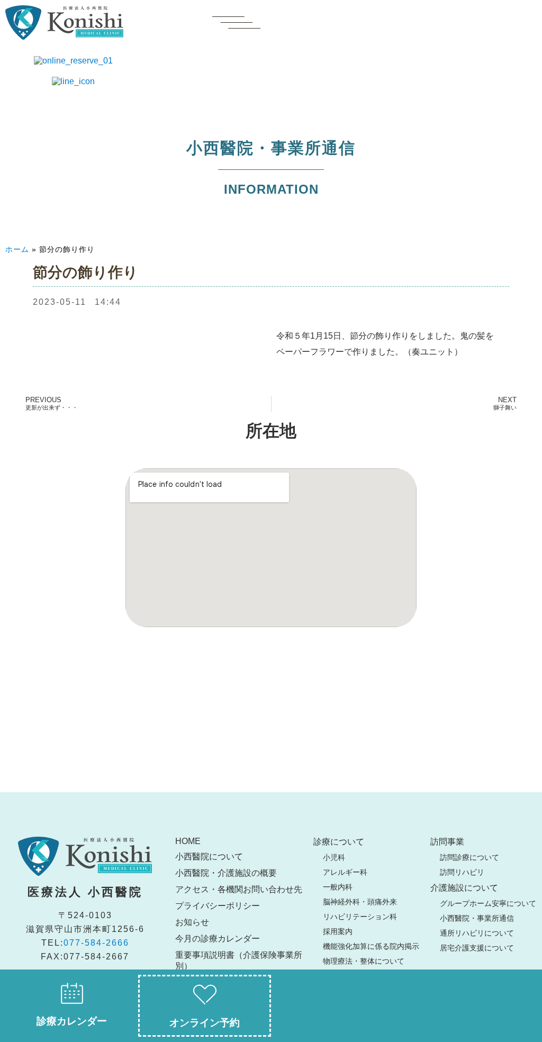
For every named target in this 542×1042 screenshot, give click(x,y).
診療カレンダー (72, 1021)
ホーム (17, 249)
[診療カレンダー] (72, 993)
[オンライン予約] (205, 995)
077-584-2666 (96, 942)
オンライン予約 (204, 1022)
